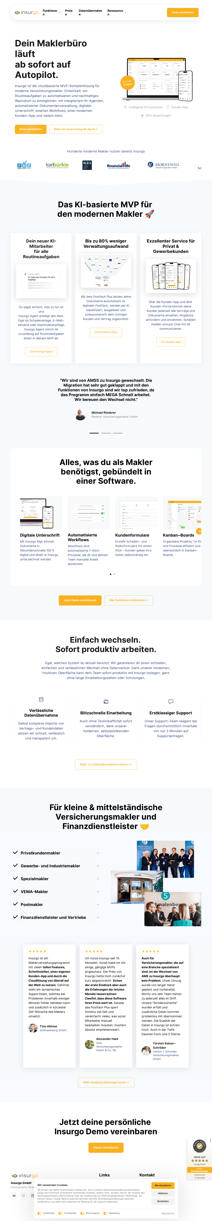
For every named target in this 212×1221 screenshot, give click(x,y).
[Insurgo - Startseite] (26, 12)
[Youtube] (14, 1195)
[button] (161, 401)
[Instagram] (23, 1195)
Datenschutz (168, 1213)
